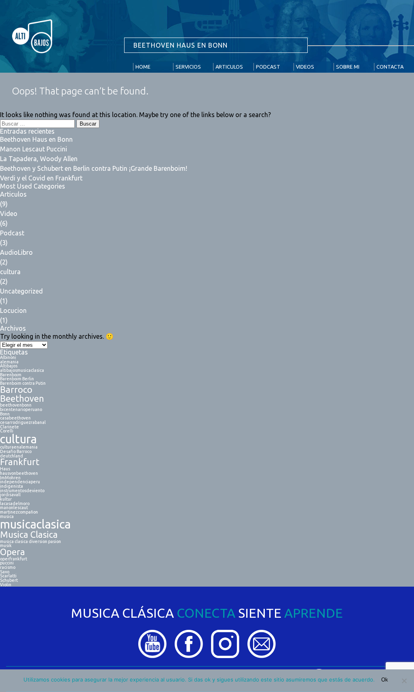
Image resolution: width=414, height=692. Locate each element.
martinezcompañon (19, 512)
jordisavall (10, 495)
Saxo (4, 572)
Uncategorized (21, 291)
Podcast (268, 66)
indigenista (11, 486)
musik (6, 545)
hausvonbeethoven (19, 473)
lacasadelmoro (15, 503)
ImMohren (10, 478)
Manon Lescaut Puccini (33, 149)
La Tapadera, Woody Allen (39, 158)
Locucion (13, 310)
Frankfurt (19, 462)
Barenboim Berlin (17, 379)
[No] (404, 681)
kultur (6, 499)
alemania (9, 362)
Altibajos (8, 366)
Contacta (389, 66)
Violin (5, 585)
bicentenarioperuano (21, 409)
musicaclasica (35, 524)
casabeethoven (15, 418)
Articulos (229, 66)
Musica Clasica (29, 535)
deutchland (11, 456)
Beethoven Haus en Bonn (36, 139)
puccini (7, 563)
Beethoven (22, 398)
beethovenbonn (16, 405)
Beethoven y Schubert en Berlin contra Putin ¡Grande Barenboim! (93, 168)
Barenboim (10, 375)
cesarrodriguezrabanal (23, 422)
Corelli (6, 431)
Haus (5, 469)
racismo (7, 567)
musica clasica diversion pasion (30, 541)
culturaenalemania (19, 447)
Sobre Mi (347, 66)
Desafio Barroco (16, 451)
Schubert (9, 580)
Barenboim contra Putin (23, 383)
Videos (305, 66)
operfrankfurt (13, 559)
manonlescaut (14, 507)
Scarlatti (8, 576)
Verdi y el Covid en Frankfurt (41, 178)
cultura (10, 271)
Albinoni (8, 357)
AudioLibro (16, 252)
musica (7, 516)
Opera (12, 552)
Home (142, 66)
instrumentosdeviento (22, 491)
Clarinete (9, 427)
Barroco (16, 390)
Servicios (188, 66)
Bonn (5, 414)
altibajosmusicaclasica (22, 370)
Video (8, 213)
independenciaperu (20, 482)
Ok (384, 680)
